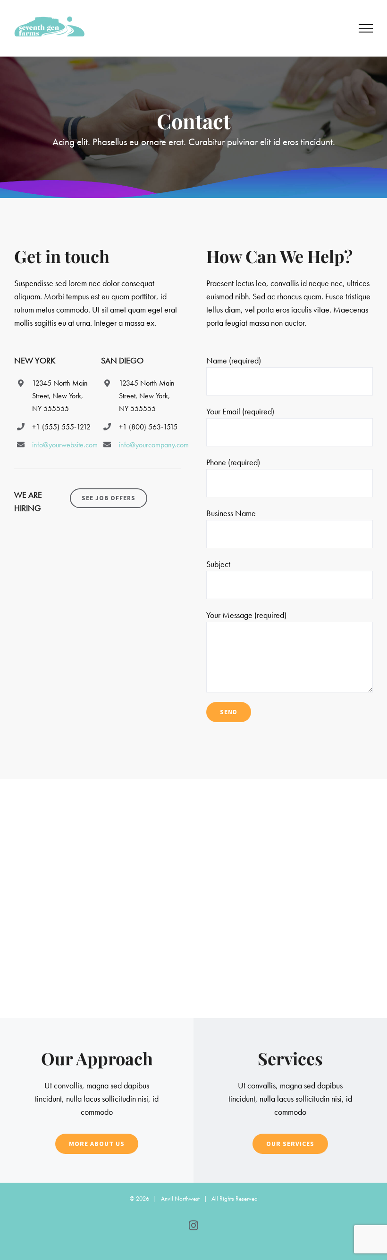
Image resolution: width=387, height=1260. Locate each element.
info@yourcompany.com (154, 445)
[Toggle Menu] (366, 28)
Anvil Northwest (180, 1198)
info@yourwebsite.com (65, 445)
